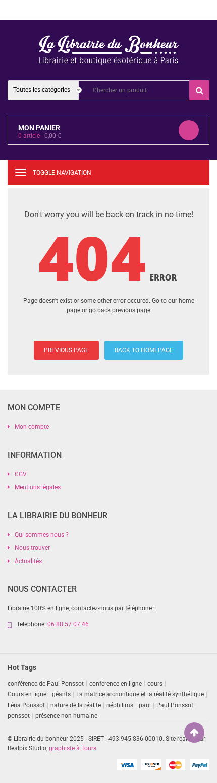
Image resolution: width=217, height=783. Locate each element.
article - (39, 135)
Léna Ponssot (26, 705)
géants (61, 694)
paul (145, 705)
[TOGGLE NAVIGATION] (20, 172)
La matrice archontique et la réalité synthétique (140, 694)
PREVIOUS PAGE (66, 350)
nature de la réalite (75, 705)
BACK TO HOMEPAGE (144, 350)
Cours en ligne (27, 694)
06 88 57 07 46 (68, 624)
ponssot (19, 715)
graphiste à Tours (72, 748)
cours (154, 683)
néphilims (119, 705)
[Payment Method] (127, 764)
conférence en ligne (115, 683)
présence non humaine (66, 715)
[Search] (199, 90)
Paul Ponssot (174, 705)
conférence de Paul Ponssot (46, 683)
